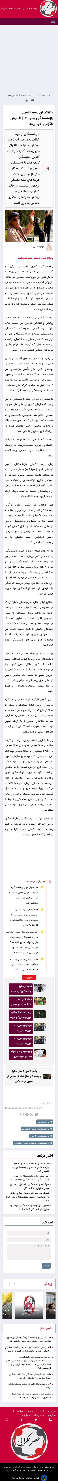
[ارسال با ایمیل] (32, 100)
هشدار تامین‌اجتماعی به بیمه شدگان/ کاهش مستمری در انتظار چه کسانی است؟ (24, 965)
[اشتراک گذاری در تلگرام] (27, 1114)
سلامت (19, 1411)
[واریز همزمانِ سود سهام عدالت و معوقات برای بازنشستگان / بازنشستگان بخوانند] (40, 1054)
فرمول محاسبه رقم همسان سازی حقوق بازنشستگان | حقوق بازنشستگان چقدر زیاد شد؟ (27, 1197)
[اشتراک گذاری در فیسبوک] (22, 1114)
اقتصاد (41, 1411)
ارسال (46, 1265)
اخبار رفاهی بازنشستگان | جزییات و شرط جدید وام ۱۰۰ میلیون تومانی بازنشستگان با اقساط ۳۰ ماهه (24, 917)
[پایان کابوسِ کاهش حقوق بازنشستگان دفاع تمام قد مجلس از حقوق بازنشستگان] (46, 1076)
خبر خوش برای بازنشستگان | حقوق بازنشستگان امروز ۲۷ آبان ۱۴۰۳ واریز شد (29, 1178)
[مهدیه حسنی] (49, 247)
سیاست (52, 1411)
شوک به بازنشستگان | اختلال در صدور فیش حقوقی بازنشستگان (29, 1186)
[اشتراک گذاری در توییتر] (36, 1114)
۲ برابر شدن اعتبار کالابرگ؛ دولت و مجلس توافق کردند (21, 1003)
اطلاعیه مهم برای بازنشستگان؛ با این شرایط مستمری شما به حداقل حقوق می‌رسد (30, 1312)
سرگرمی (52, 1415)
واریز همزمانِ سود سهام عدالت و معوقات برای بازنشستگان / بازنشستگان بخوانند (21, 1055)
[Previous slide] (14, 1284)
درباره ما (25, 1415)
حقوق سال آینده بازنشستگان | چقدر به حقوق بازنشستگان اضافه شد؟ (29, 1207)
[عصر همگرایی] (48, 8)
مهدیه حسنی (38, 246)
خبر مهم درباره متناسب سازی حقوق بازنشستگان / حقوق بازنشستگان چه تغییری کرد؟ (30, 1167)
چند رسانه (39, 1415)
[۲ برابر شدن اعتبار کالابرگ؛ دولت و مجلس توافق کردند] (40, 1002)
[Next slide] (7, 1284)
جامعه (30, 1411)
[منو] (29, 21)
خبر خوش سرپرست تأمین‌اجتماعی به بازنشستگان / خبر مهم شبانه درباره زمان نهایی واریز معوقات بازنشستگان (21, 1029)
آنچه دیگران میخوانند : (36, 881)
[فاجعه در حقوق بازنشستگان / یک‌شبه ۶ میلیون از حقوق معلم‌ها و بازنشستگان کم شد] (40, 989)
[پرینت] (26, 100)
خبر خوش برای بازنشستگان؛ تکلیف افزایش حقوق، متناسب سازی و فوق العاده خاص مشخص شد (23, 895)
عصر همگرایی (18, 1467)
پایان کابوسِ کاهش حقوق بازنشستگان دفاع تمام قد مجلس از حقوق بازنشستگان (24, 1076)
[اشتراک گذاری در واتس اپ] (32, 1114)
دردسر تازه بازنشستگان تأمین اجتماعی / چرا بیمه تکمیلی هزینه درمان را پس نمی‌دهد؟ (21, 1016)
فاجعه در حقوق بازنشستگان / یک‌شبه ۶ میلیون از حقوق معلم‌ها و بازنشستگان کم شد (21, 990)
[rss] (50, 1420)
